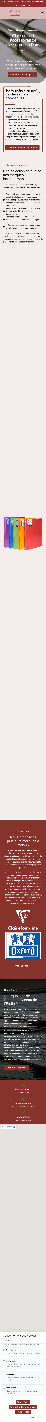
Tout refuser (23, 1402)
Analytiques (11, 1361)
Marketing (10, 1374)
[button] (43, 13)
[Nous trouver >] (23, 1099)
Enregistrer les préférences (23, 1407)
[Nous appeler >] (23, 1085)
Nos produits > (23, 1117)
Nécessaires (11, 1350)
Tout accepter (23, 1412)
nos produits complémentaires (19, 137)
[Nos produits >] (23, 1112)
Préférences (11, 1388)
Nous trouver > (23, 1103)
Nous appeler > (23, 1089)
